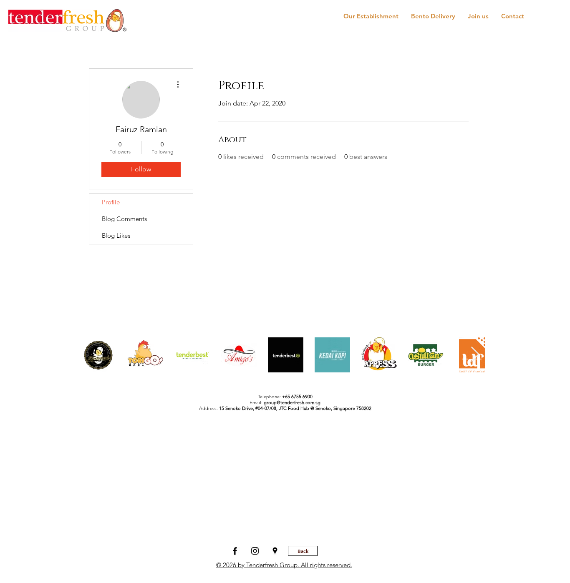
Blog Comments (124, 219)
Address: (239, 408)
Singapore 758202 (352, 408)
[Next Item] (475, 355)
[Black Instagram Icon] (255, 551)
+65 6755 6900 (297, 397)
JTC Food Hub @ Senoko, (306, 408)
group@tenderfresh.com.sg (292, 402)
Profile (111, 202)
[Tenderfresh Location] (275, 551)
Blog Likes (116, 235)
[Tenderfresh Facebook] (235, 551)
